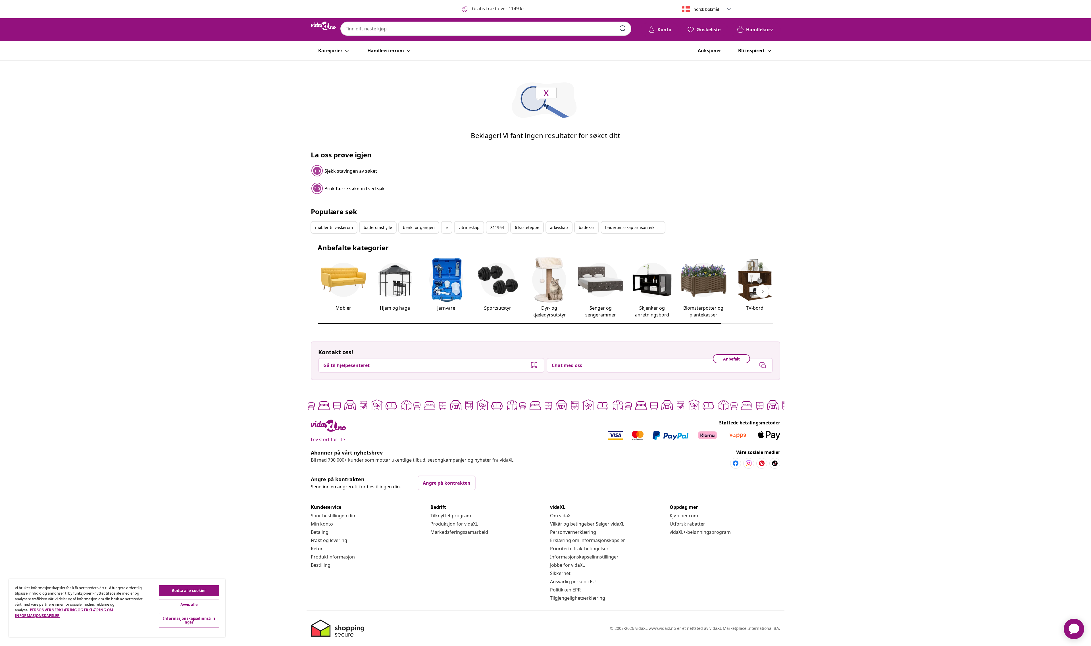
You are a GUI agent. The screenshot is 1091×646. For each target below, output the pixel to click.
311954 (497, 227)
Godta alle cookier (189, 590)
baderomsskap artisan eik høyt (634, 227)
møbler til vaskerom (334, 227)
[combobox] (485, 29)
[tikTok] (775, 463)
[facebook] (735, 463)
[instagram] (748, 463)
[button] (492, 9)
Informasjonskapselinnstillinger (584, 557)
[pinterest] (762, 463)
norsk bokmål (706, 9)
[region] (117, 608)
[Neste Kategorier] (762, 291)
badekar (586, 227)
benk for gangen (419, 227)
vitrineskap (469, 227)
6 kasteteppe (527, 227)
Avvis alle (189, 604)
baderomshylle (378, 227)
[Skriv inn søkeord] (622, 28)
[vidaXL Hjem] (323, 26)
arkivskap (559, 227)
